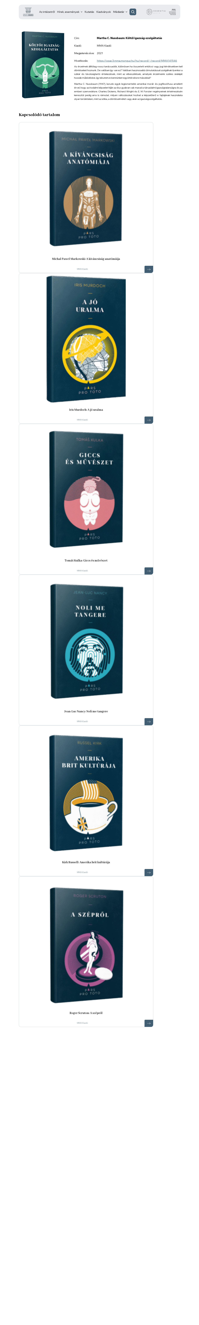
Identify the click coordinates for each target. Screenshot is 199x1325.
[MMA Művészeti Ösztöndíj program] (172, 12)
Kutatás (89, 11)
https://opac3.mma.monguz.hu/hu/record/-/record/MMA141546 (137, 60)
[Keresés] (133, 12)
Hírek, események (68, 11)
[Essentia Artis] (155, 12)
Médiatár (118, 11)
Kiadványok (103, 11)
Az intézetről (47, 11)
